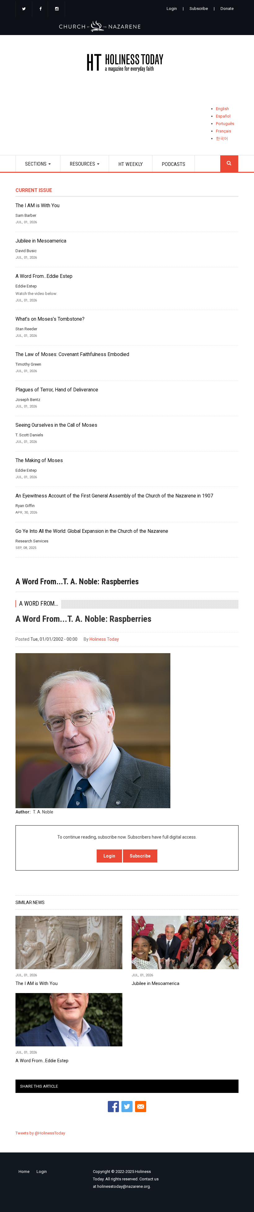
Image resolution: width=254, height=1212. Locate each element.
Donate (227, 8)
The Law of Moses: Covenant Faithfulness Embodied (72, 354)
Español (223, 116)
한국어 (222, 138)
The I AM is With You (37, 205)
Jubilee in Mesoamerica (40, 241)
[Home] (127, 64)
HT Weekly (130, 164)
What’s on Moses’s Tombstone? (50, 319)
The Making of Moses (39, 460)
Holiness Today (104, 639)
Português (225, 123)
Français (223, 131)
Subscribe (199, 8)
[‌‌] (23, 9)
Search (229, 163)
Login (172, 8)
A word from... (38, 603)
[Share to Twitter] (127, 1106)
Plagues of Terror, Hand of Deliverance (56, 390)
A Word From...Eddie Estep (43, 276)
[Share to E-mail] (140, 1106)
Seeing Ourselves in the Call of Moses (56, 425)
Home (24, 1171)
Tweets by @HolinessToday (40, 1133)
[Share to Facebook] (113, 1106)
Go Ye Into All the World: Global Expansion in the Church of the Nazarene (91, 531)
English (222, 108)
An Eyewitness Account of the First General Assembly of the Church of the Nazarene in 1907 (114, 496)
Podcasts (173, 164)
